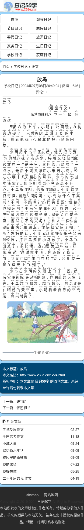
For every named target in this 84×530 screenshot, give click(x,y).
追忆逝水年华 (13, 450)
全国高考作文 (13, 436)
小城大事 (10, 443)
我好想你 (10, 471)
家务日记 (14, 46)
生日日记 (43, 46)
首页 (14, 19)
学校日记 (14, 54)
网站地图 (51, 494)
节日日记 (14, 28)
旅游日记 (43, 37)
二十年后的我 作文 (17, 478)
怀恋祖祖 (24, 407)
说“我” (21, 401)
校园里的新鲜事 (15, 457)
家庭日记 (43, 54)
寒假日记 (43, 28)
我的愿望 (10, 464)
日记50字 (44, 501)
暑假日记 (14, 37)
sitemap (32, 494)
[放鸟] (42, 323)
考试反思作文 (13, 429)
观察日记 (43, 19)
